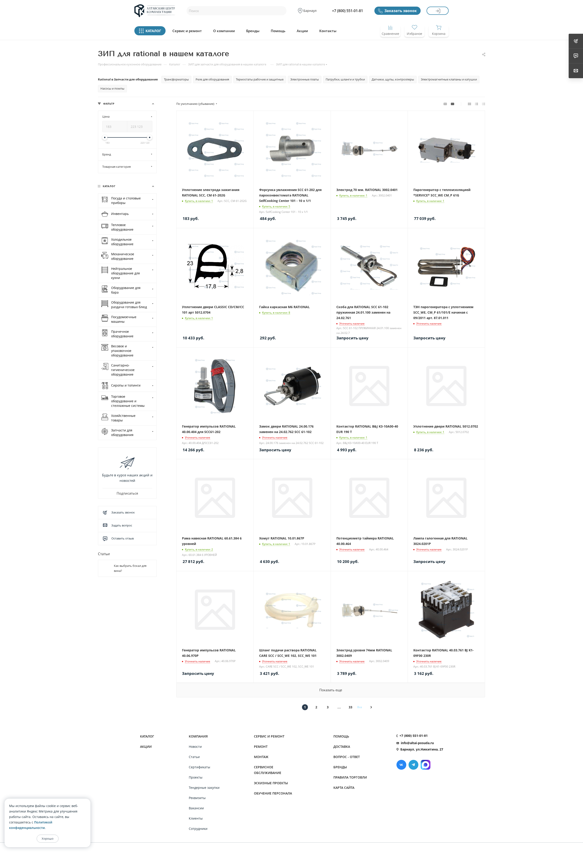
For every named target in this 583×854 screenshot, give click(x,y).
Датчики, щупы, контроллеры (393, 79)
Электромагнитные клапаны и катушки (449, 79)
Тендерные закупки (204, 787)
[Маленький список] (445, 103)
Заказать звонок (400, 10)
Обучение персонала (273, 793)
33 (350, 707)
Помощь (278, 31)
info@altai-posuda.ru (417, 743)
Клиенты (196, 818)
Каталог (147, 736)
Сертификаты (199, 767)
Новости (195, 746)
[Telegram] (413, 765)
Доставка (341, 746)
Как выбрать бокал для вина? (130, 568)
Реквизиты (197, 798)
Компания (198, 736)
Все (359, 707)
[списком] (476, 103)
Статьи (104, 553)
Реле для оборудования (212, 79)
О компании (224, 31)
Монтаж (261, 757)
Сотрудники (198, 828)
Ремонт (261, 746)
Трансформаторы (176, 79)
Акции (302, 31)
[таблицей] (484, 103)
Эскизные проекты (271, 783)
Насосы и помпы (112, 88)
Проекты (195, 777)
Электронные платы (304, 79)
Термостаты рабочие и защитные (260, 79)
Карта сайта (343, 787)
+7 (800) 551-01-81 (347, 10)
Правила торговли (350, 777)
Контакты (327, 31)
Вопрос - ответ (346, 757)
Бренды (252, 31)
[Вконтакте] (401, 765)
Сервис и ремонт (187, 31)
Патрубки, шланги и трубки (345, 79)
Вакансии (196, 808)
